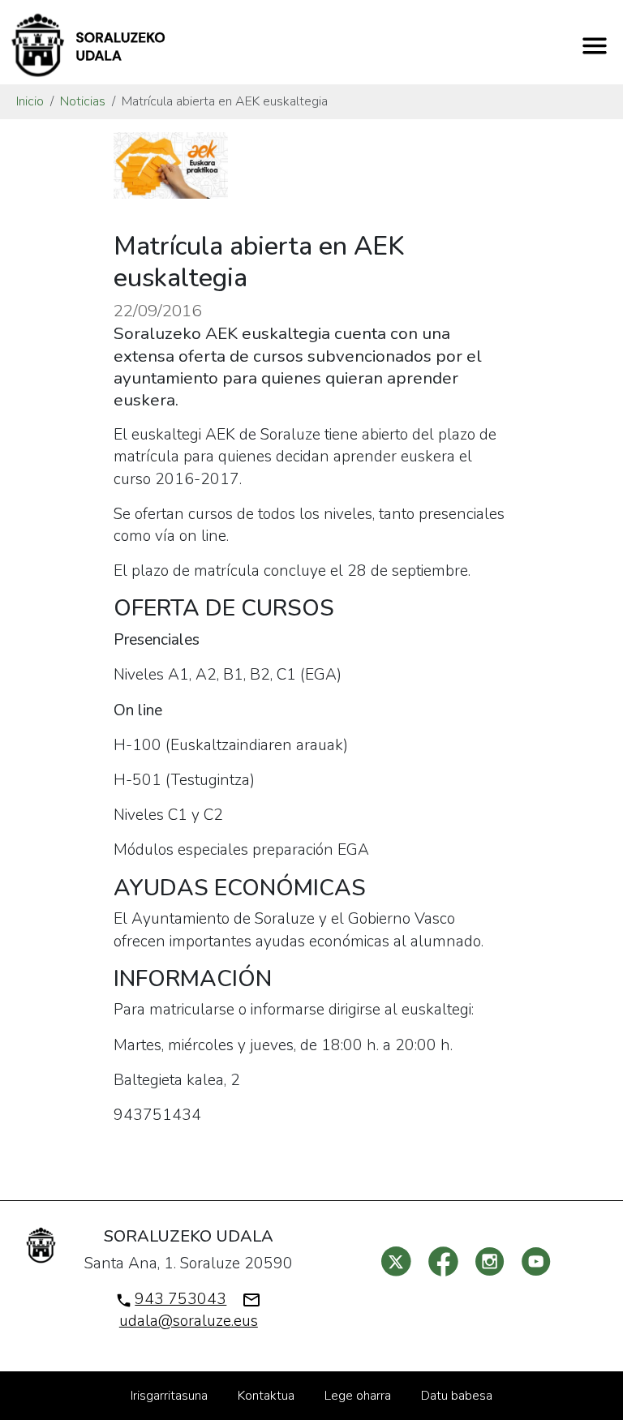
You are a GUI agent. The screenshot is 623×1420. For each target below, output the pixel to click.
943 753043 (180, 1299)
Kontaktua (266, 1396)
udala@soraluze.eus (188, 1321)
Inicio (30, 101)
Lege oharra (357, 1396)
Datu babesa (456, 1396)
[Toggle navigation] (595, 45)
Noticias (82, 101)
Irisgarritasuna (169, 1396)
